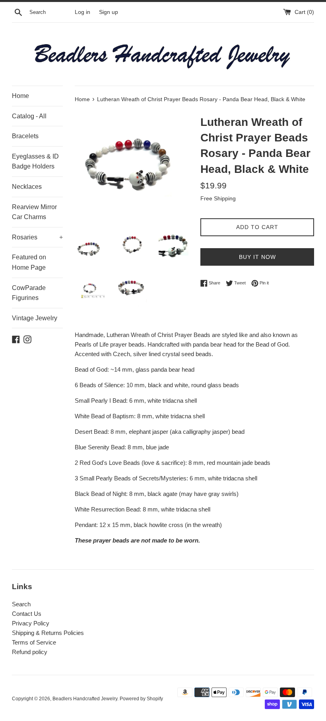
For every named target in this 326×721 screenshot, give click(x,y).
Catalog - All (29, 116)
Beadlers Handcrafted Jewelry (84, 698)
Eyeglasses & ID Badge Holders (35, 161)
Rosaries (37, 237)
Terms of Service (34, 642)
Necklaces (27, 186)
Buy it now (257, 257)
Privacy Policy (30, 623)
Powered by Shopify (141, 698)
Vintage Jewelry (34, 318)
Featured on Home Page (29, 262)
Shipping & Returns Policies (48, 632)
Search (21, 604)
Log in (82, 12)
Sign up (108, 12)
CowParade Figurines (29, 293)
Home (20, 95)
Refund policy (29, 652)
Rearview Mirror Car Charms (34, 212)
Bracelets (25, 136)
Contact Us (26, 613)
